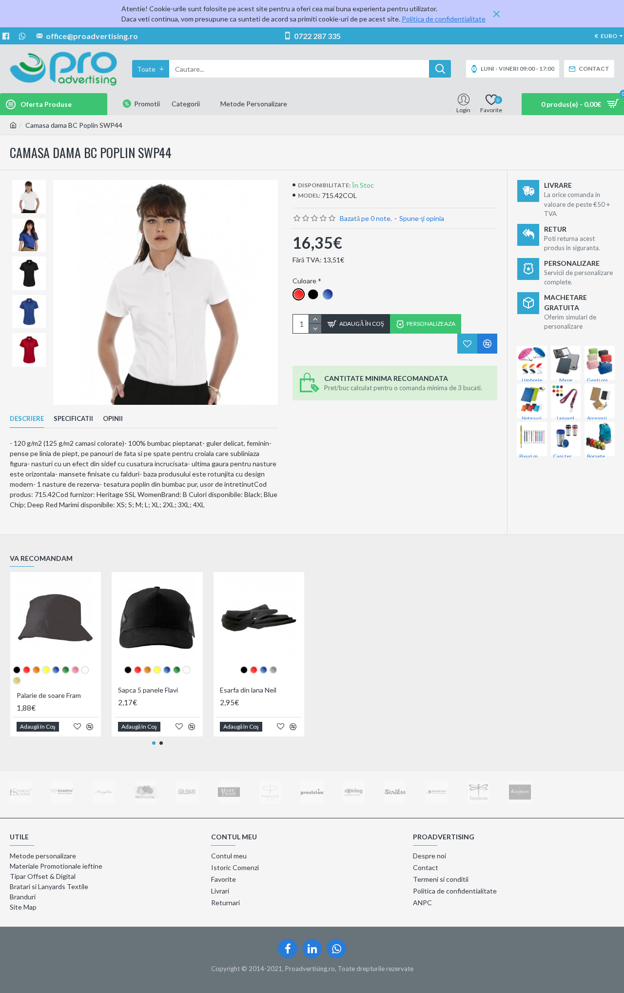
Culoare (304, 281)
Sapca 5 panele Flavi (148, 690)
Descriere (27, 418)
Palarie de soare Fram (49, 695)
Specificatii (73, 418)
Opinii (113, 418)
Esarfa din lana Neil (248, 690)
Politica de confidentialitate (444, 19)
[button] (154, 743)
